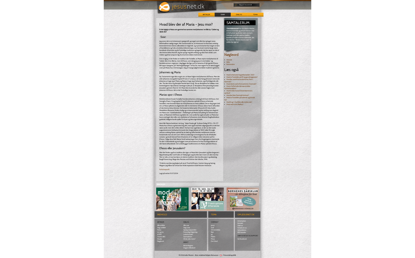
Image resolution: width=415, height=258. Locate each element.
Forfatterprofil (164, 169)
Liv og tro (160, 232)
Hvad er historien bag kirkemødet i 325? (240, 75)
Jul (211, 234)
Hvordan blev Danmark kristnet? (238, 95)
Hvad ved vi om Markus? (235, 104)
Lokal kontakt (188, 234)
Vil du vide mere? (189, 239)
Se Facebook (242, 239)
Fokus (159, 230)
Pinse (213, 239)
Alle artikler (161, 225)
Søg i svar (186, 228)
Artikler (206, 15)
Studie (159, 239)
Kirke (228, 62)
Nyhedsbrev (242, 230)
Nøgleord (231, 54)
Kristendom (231, 64)
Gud (212, 228)
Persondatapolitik (229, 255)
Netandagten (188, 246)
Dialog (239, 15)
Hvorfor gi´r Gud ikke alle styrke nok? (239, 102)
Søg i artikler (161, 228)
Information (242, 221)
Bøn (212, 232)
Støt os (240, 226)
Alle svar (186, 225)
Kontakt (240, 223)
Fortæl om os (242, 228)
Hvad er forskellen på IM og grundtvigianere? (242, 77)
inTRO (159, 234)
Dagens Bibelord (189, 248)
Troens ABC (161, 237)
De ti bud (214, 241)
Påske (213, 237)
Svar (223, 15)
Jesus (213, 225)
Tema (255, 15)
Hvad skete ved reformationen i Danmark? (241, 84)
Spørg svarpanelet (189, 230)
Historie (229, 60)
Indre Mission (189, 255)
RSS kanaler (242, 232)
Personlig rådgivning (190, 232)
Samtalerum (187, 237)
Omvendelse (215, 230)
